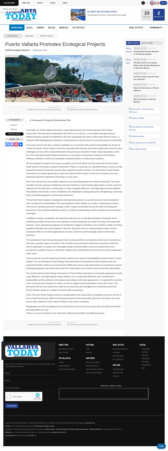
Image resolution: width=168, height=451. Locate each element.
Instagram (146, 365)
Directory (26, 3)
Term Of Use (118, 373)
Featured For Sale (120, 349)
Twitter (145, 352)
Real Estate (136, 27)
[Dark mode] (147, 3)
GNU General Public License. (45, 426)
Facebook (146, 349)
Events (40, 3)
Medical (64, 27)
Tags (88, 349)
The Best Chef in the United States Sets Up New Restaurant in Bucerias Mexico (147, 65)
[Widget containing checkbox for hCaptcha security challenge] (23, 396)
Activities (79, 27)
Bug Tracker (118, 356)
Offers (52, 3)
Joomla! (7, 426)
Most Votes (133, 43)
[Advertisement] (111, 394)
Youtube (145, 362)
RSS (143, 368)
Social (52, 27)
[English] (152, 3)
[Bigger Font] (22, 125)
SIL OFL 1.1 (32, 435)
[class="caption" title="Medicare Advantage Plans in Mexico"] (78, 15)
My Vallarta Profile (67, 369)
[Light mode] (143, 3)
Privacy (116, 376)
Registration (64, 366)
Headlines (17, 27)
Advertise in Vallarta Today (111, 386)
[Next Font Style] (22, 129)
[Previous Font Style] (6, 129)
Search (89, 352)
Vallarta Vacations (94, 373)
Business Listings (66, 349)
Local (29, 27)
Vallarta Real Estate (94, 369)
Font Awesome (10, 435)
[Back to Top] (2, 448)
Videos (65, 3)
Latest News (147, 43)
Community (156, 27)
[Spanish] (157, 3)
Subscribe (11, 406)
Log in (163, 3)
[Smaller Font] (6, 125)
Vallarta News (9, 3)
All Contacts (118, 359)
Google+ (145, 355)
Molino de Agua (92, 366)
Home (6, 28)
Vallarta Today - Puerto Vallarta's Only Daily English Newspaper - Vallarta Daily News (74, 429)
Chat (161, 446)
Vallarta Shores (93, 362)
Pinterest (146, 359)
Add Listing (63, 352)
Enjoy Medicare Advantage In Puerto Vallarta (108, 12)
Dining (40, 27)
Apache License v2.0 (59, 432)
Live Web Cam (118, 369)
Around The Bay (46, 36)
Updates (116, 352)
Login (61, 362)
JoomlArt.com (90, 423)
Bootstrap (8, 432)
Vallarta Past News (10, 9)
